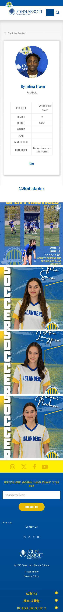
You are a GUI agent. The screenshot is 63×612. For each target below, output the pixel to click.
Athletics (31, 593)
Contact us (32, 526)
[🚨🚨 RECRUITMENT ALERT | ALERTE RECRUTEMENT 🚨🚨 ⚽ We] (31, 298)
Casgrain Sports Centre (31, 607)
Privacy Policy (31, 576)
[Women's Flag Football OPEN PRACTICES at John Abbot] (31, 233)
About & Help (31, 600)
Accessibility (31, 571)
